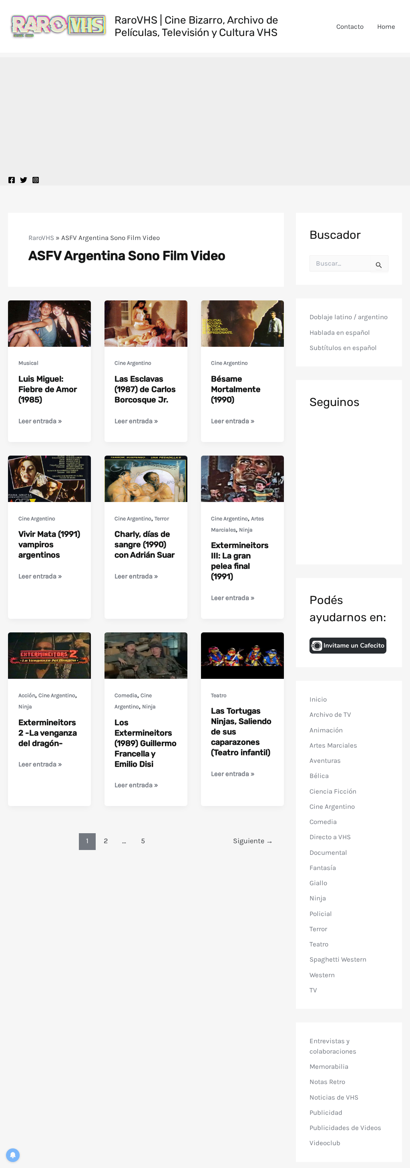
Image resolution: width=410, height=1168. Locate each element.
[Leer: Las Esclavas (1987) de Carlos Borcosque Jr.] (146, 323)
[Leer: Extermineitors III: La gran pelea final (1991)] (242, 478)
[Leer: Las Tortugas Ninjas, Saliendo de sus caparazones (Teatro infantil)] (242, 655)
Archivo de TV (330, 714)
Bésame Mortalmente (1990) (236, 389)
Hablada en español (340, 332)
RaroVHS (41, 238)
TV (313, 990)
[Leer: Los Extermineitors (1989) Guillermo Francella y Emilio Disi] (146, 655)
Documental (328, 852)
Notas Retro (327, 1082)
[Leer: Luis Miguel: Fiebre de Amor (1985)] (49, 323)
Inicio (318, 699)
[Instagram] (35, 180)
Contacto (350, 26)
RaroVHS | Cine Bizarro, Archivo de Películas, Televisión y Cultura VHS (196, 26)
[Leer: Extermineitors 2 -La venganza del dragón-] (49, 655)
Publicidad (326, 1112)
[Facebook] (11, 180)
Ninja (246, 529)
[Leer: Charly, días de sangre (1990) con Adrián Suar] (146, 478)
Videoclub (325, 1143)
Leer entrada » (40, 421)
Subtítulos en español (343, 348)
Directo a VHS (330, 837)
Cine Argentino (133, 363)
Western (322, 975)
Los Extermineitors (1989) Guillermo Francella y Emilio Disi (146, 743)
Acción (26, 695)
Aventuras (325, 760)
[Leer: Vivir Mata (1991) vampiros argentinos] (49, 478)
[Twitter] (23, 180)
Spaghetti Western (338, 959)
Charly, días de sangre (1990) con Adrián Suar (145, 544)
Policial (321, 914)
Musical (28, 363)
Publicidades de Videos (345, 1128)
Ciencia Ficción (333, 791)
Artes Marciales (333, 745)
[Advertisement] (205, 113)
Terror (162, 518)
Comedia (126, 695)
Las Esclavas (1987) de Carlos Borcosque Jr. (145, 389)
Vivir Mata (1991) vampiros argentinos (49, 544)
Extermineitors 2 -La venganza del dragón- (47, 733)
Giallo (318, 883)
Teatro (219, 695)
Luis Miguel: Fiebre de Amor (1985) (47, 389)
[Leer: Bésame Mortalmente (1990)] (242, 323)
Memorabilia (329, 1066)
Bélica (319, 776)
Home (386, 26)
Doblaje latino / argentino (349, 317)
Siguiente (253, 840)
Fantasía (323, 868)
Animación (326, 730)
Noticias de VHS (334, 1097)
